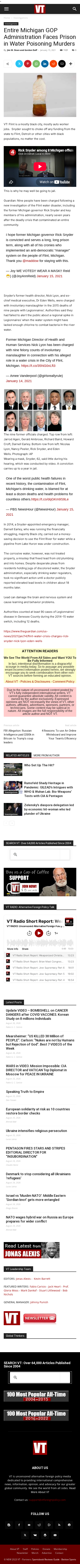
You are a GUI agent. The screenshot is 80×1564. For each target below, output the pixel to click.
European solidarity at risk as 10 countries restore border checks (38, 1111)
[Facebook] (19, 1525)
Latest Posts (14, 1002)
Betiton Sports (68, 1559)
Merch (35, 1552)
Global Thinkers (15, 1335)
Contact (59, 1552)
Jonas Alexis (23, 1278)
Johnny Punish (39, 1302)
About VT (12, 681)
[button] (6, 9)
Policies (35, 1549)
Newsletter (22, 1552)
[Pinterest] (27, 63)
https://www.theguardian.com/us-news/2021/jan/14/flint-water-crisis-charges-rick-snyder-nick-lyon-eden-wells (36, 636)
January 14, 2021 (19, 381)
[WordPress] (45, 1535)
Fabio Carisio (38, 1286)
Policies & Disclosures (35, 681)
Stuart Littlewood (49, 1290)
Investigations (21, 17)
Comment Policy (63, 681)
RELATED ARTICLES (17, 755)
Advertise (47, 1552)
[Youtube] (55, 1535)
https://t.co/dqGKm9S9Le (50, 499)
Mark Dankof (29, 1290)
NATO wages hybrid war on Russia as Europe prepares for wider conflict (39, 1219)
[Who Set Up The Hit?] (13, 769)
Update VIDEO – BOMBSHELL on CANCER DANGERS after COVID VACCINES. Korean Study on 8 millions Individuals (37, 1014)
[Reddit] (39, 1525)
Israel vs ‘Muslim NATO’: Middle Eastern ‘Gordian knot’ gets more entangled (36, 1198)
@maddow (31, 261)
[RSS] (59, 1525)
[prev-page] (6, 823)
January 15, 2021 (50, 276)
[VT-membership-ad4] (40, 895)
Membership (60, 1549)
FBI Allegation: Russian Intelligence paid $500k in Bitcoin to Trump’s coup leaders (19, 736)
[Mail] (29, 1525)
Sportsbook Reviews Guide (46, 1559)
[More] (71, 63)
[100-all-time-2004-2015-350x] (36, 1401)
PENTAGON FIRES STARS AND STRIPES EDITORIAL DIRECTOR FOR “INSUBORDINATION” (35, 1152)
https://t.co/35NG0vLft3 (38, 366)
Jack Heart (54, 1286)
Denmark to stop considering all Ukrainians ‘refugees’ (38, 1176)
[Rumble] (49, 1525)
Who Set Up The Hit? (39, 765)
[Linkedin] (45, 63)
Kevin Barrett (42, 1278)
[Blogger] (9, 1525)
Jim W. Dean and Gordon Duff (22, 50)
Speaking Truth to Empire (25, 1092)
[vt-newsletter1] (32, 1324)
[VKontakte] (35, 1535)
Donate (46, 1549)
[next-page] (12, 823)
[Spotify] (69, 1525)
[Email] (62, 63)
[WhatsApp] (36, 63)
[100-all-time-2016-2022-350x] (36, 1420)
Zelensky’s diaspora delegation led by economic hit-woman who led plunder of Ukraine (49, 809)
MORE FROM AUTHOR (47, 755)
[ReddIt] (53, 63)
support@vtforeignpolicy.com (47, 1500)
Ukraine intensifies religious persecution (36, 1131)
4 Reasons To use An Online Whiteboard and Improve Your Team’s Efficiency (59, 734)
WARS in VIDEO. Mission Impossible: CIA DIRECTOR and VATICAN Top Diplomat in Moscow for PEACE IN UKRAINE (36, 1070)
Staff (25, 1549)
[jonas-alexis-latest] (32, 1257)
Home (7, 17)
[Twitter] (19, 63)
